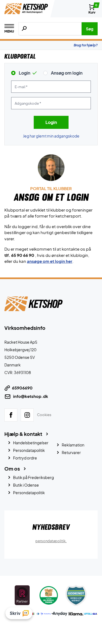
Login (24, 73)
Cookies (44, 415)
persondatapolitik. (51, 540)
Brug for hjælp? (86, 45)
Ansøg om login (66, 73)
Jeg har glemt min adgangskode (51, 135)
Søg (89, 28)
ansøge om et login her (49, 261)
